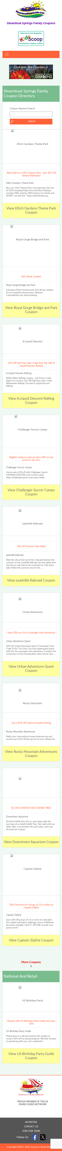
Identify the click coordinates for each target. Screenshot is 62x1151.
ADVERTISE (31, 1122)
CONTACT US (31, 1127)
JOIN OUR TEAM (31, 1131)
